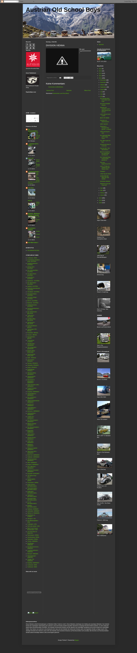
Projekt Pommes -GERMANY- (32, 389)
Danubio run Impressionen (104, 121)
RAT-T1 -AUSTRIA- (32, 301)
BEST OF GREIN (104, 118)
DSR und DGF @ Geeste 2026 (38, 135)
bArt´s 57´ (31, 158)
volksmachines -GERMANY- (31, 414)
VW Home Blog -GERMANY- (31, 373)
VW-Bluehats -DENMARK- (31, 344)
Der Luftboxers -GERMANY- (31, 467)
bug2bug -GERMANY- (33, 391)
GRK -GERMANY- (32, 462)
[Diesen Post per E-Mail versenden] (65, 78)
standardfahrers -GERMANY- (32, 394)
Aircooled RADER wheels (105, 104)
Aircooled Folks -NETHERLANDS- (32, 499)
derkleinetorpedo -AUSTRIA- (32, 305)
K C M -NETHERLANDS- (32, 502)
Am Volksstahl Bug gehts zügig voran (105, 137)
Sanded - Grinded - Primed (38, 234)
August (102, 89)
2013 (100, 73)
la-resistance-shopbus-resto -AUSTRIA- (33, 260)
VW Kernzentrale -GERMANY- (32, 459)
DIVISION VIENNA (105, 181)
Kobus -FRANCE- (32, 367)
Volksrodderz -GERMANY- (31, 434)
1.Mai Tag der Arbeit (105, 173)
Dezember (103, 80)
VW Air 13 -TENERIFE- (33, 513)
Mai (101, 96)
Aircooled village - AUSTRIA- (32, 298)
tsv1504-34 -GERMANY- (30, 405)
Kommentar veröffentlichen (55, 87)
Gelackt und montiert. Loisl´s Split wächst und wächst (105, 110)
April (101, 188)
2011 (100, 78)
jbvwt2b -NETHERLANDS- (32, 506)
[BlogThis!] (67, 78)
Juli (101, 91)
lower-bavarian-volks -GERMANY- (33, 385)
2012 (100, 75)
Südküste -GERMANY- (33, 457)
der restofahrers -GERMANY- (32, 398)
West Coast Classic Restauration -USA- (32, 529)
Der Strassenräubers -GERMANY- (33, 427)
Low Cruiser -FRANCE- (31, 360)
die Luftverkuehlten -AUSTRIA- (33, 271)
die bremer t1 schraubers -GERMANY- (31, 381)
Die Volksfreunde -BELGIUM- (32, 312)
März (101, 190)
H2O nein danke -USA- (33, 526)
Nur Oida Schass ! (33, 242)
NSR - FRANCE (31, 357)
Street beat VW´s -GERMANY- (32, 452)
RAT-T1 (30, 200)
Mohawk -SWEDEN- (32, 553)
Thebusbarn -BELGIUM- (31, 316)
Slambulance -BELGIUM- (31, 323)
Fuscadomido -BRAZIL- (31, 337)
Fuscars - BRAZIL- (32, 335)
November (103, 82)
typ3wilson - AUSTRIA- (33, 281)
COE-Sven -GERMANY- (30, 441)
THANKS (102, 171)
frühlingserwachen (38, 204)
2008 (100, 202)
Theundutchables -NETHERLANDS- (32, 488)
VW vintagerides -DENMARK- (32, 348)
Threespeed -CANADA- (31, 341)
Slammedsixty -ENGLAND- (31, 355)
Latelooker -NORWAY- (33, 511)
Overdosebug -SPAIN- (33, 537)
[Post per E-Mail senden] (60, 77)
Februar (102, 193)
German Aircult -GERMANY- (31, 438)
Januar (102, 195)
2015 (100, 68)
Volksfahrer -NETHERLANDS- (32, 495)
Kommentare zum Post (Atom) (61, 93)
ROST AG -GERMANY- (33, 455)
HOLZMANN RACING (33, 250)
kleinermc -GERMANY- (33, 411)
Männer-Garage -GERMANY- (32, 424)
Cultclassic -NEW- (32, 258)
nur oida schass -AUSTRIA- (32, 274)
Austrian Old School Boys (63, 9)
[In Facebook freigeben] (70, 78)
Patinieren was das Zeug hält (105, 184)
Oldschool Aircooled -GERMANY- (33, 470)
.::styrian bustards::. (34, 171)
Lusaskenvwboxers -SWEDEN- (33, 551)
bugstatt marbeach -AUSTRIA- (32, 264)
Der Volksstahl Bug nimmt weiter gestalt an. (105, 159)
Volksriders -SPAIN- (32, 539)
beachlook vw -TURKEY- (31, 515)
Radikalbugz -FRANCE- (31, 370)
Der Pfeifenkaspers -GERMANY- (33, 420)
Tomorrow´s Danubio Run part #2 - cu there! (105, 128)
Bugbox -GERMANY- (33, 464)
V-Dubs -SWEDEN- (32, 541)
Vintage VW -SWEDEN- (31, 560)
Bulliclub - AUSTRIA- (33, 303)
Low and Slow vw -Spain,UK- (32, 532)
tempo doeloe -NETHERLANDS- (32, 485)
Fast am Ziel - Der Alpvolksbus (105, 149)
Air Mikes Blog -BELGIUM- (31, 319)
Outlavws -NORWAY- (33, 509)
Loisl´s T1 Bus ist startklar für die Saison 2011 (105, 168)
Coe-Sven (31, 188)
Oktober (102, 84)
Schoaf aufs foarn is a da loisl (105, 145)
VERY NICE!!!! (104, 124)
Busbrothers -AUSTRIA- (31, 278)
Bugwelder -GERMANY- (30, 431)
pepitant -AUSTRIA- (32, 286)
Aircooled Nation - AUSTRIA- (32, 294)
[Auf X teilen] (68, 78)
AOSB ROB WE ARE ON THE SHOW (104, 177)
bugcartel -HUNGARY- (33, 473)
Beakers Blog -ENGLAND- (31, 351)
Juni (101, 94)
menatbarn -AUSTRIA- (33, 292)
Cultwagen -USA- (32, 524)
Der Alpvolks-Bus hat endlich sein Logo (105, 100)
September (103, 87)
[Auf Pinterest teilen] (72, 78)
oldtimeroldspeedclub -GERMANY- (33, 401)
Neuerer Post (50, 90)
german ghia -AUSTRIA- (31, 267)
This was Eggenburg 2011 (105, 163)
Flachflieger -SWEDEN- (31, 544)
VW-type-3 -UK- (31, 518)
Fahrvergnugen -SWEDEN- (32, 556)
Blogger (77, 640)
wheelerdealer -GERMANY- (31, 377)
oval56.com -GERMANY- (30, 417)
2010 (100, 198)
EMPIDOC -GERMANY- (30, 445)
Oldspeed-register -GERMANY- (32, 448)
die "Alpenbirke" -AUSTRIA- (32, 283)
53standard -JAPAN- (33, 482)
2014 (100, 71)
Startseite (69, 90)
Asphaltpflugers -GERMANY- (32, 408)
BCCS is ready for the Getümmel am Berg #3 (105, 153)
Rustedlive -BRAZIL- (33, 332)
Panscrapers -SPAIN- (33, 535)
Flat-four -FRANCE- (32, 363)
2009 (100, 200)
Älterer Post (87, 90)
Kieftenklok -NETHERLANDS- (32, 492)
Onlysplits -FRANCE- (33, 365)
